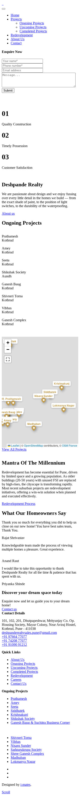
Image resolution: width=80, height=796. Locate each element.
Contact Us (18, 683)
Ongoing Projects (32, 23)
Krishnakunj (19, 714)
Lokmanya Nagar (23, 761)
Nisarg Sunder (21, 745)
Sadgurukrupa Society (26, 749)
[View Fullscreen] (7, 359)
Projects (16, 19)
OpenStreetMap (33, 445)
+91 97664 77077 (14, 636)
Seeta (14, 706)
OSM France (69, 445)
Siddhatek (18, 710)
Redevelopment (22, 35)
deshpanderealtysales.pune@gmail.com (29, 632)
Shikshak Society (23, 718)
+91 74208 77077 (14, 640)
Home (15, 15)
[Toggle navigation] (3, 9)
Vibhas (15, 741)
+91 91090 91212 (14, 644)
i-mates (25, 784)
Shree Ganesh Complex (27, 753)
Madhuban (18, 757)
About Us (17, 39)
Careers (16, 679)
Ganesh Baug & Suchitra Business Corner (40, 722)
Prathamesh (19, 699)
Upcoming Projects (33, 27)
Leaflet (14, 445)
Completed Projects (33, 31)
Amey (15, 703)
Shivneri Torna (21, 738)
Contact (16, 43)
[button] (13, 405)
